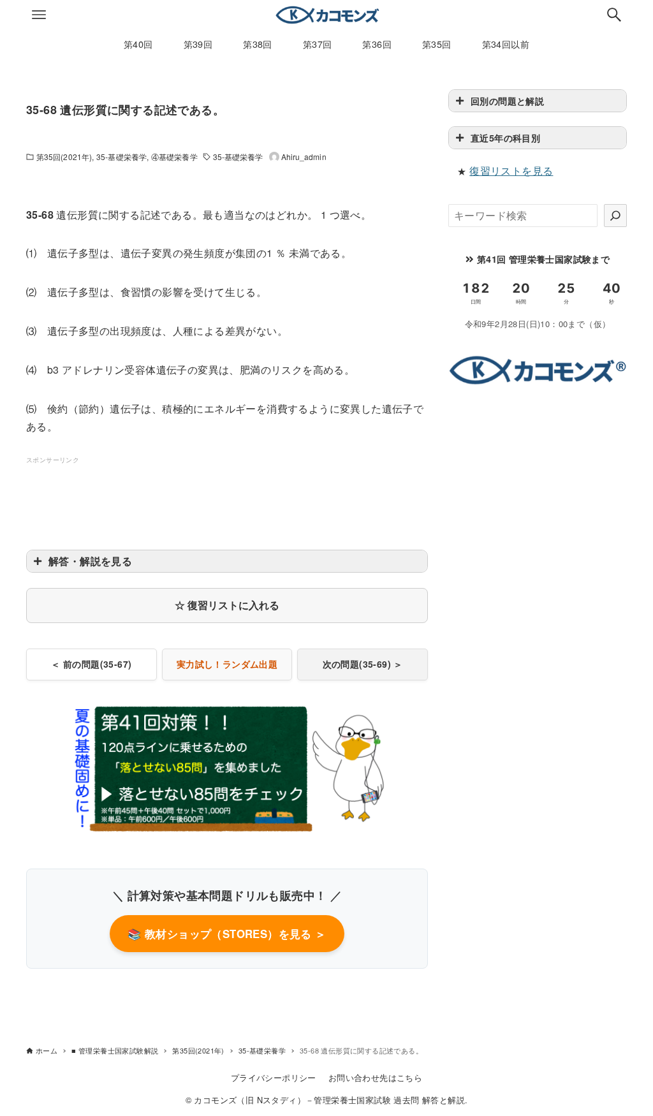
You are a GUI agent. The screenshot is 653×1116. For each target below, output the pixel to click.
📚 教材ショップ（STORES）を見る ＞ (227, 933)
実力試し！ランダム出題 (227, 663)
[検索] (615, 215)
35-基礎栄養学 (121, 156)
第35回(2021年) (64, 156)
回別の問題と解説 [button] (507, 100)
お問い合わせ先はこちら (375, 1077)
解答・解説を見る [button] (90, 561)
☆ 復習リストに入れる (227, 605)
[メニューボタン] (39, 14)
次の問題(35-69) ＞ (363, 663)
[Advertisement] (258, 495)
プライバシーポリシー (273, 1077)
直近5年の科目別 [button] (505, 137)
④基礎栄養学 (174, 156)
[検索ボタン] (614, 14)
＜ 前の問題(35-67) (91, 663)
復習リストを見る (511, 170)
